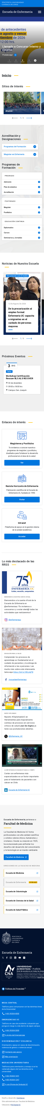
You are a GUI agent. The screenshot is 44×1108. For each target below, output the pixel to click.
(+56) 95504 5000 (12, 1030)
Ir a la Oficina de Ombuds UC (16, 1084)
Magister (22, 207)
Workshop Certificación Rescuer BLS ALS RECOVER (19, 377)
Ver (22, 463)
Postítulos (22, 212)
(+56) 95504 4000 (12, 1014)
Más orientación (11, 1057)
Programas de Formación (20, 146)
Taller (9, 371)
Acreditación (22, 192)
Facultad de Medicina (16, 857)
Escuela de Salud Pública (22, 910)
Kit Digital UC (16, 1105)
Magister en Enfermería (20, 154)
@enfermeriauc (15, 620)
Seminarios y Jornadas (22, 238)
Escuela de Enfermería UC (19, 790)
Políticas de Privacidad (13, 989)
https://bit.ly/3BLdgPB (23, 672)
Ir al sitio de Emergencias (15, 1035)
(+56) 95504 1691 (12, 1076)
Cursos (22, 233)
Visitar (22, 499)
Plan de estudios (22, 187)
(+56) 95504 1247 (12, 1080)
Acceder (22, 536)
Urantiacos (21, 1098)
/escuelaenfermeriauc (18, 679)
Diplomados (22, 228)
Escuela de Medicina (22, 873)
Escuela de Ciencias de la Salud (22, 901)
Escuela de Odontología (22, 891)
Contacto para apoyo (13, 1052)
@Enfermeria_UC (16, 736)
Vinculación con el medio (17, 276)
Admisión (22, 182)
